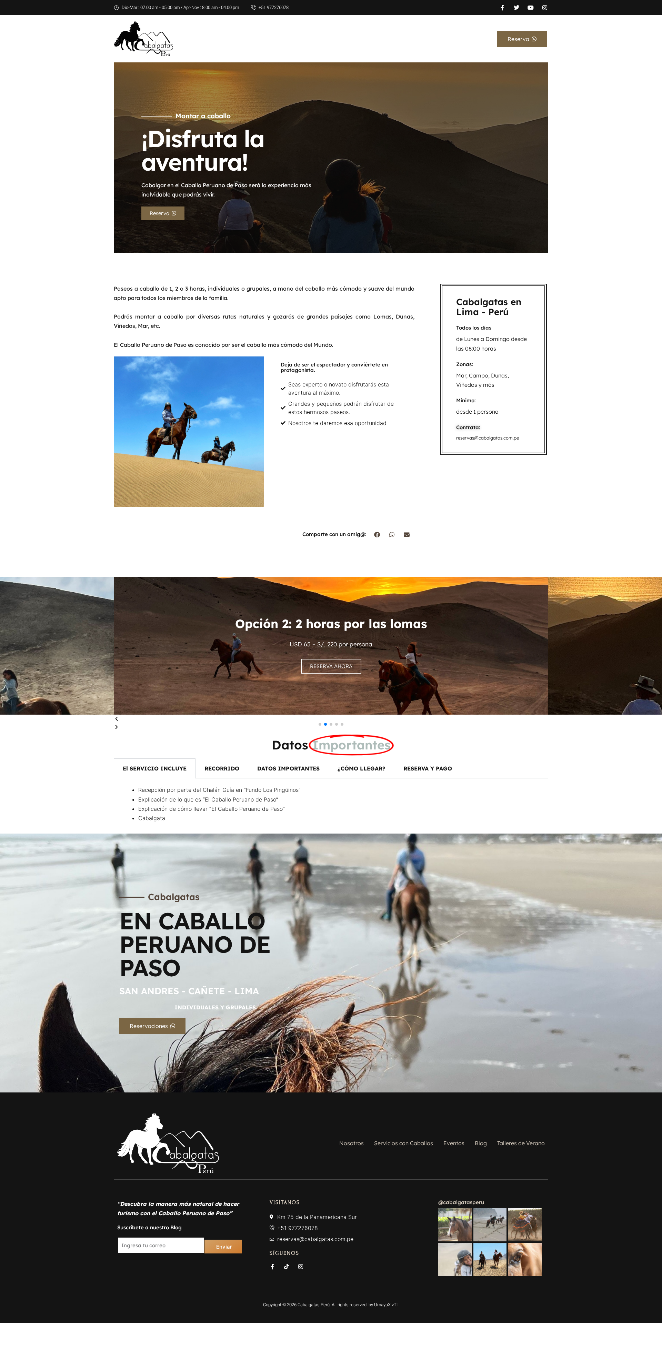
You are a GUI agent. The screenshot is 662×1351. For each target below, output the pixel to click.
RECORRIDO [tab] (221, 768)
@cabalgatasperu (461, 1202)
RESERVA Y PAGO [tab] (427, 768)
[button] (377, 534)
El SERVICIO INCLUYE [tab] (155, 768)
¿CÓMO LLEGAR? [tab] (361, 768)
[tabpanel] (331, 804)
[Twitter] (516, 7)
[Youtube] (530, 7)
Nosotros (384, 39)
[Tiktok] (286, 1266)
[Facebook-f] (502, 7)
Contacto (470, 39)
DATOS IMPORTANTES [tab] (288, 768)
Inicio (348, 39)
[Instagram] (545, 7)
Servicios (423, 39)
